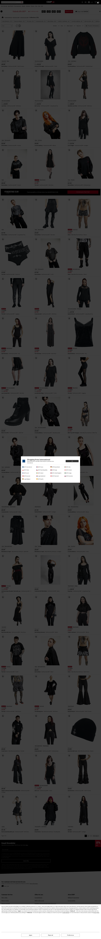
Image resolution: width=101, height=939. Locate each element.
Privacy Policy (96, 912)
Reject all (50, 935)
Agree (30, 935)
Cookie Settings (65, 912)
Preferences (70, 935)
